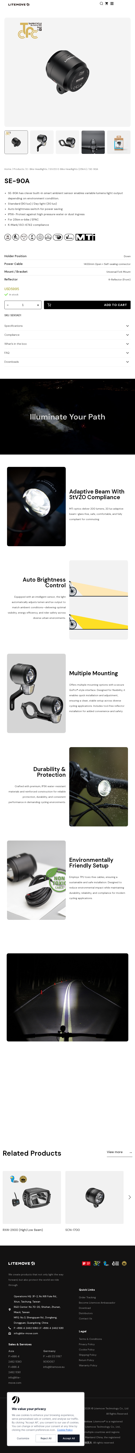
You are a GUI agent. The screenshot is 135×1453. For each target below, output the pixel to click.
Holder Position (15, 256)
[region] (45, 1419)
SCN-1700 (10, 1230)
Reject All (46, 1438)
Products (19, 169)
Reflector (11, 279)
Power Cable (13, 264)
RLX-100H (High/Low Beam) (84, 1230)
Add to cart (115, 305)
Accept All (69, 1438)
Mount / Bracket (16, 272)
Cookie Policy (65, 1429)
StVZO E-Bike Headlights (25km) (68, 169)
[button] (129, 1197)
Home (7, 169)
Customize (23, 1438)
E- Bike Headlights (36, 169)
